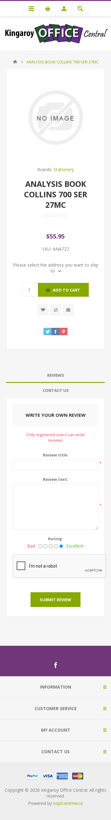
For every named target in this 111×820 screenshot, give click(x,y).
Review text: (55, 479)
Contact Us (56, 390)
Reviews (55, 375)
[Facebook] (55, 665)
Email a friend (68, 310)
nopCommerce (68, 803)
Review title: (55, 455)
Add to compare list (55, 310)
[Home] (15, 62)
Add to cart (66, 290)
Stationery (64, 169)
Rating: (55, 538)
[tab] (55, 375)
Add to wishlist (43, 310)
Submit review (55, 599)
